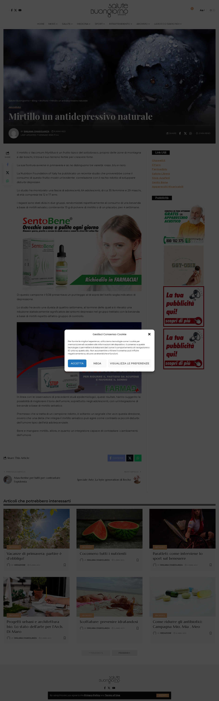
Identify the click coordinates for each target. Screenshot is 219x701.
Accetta (77, 363)
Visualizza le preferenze (129, 363)
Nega (97, 363)
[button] (149, 334)
